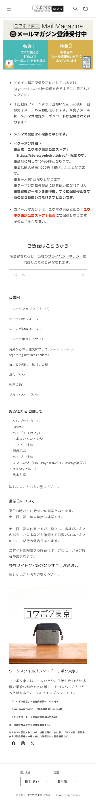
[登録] (82, 275)
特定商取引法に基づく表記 (28, 364)
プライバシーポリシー (65, 256)
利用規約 (15, 384)
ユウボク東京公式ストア (41, 795)
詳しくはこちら (21, 486)
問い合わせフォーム (23, 319)
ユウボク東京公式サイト (27, 339)
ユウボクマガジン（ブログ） (30, 309)
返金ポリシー (19, 374)
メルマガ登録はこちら (25, 329)
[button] (9, 9)
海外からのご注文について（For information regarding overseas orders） (41, 352)
